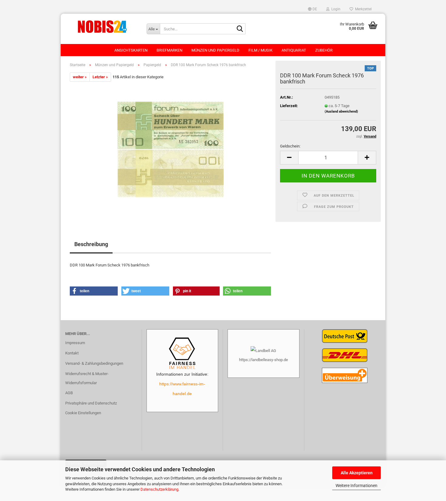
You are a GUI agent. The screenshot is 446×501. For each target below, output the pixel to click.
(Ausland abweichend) (341, 111)
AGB (69, 393)
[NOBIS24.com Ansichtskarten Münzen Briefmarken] (101, 26)
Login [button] (334, 9)
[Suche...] (239, 29)
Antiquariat (294, 50)
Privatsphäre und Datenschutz (91, 403)
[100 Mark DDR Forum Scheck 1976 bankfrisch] (170, 149)
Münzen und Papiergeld (215, 50)
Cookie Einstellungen (83, 413)
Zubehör (324, 50)
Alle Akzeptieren (357, 472)
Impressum (75, 342)
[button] (312, 9)
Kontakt (72, 353)
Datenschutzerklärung (159, 489)
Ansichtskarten (130, 50)
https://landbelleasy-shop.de (263, 359)
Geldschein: (290, 146)
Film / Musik (260, 50)
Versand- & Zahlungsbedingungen (94, 363)
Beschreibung (91, 244)
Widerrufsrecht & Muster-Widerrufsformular (87, 378)
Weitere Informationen (356, 485)
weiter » (80, 77)
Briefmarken (169, 50)
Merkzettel (362, 9)
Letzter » (100, 77)
